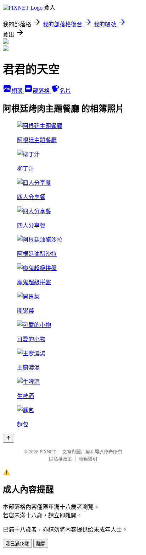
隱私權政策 (60, 459)
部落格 (42, 91)
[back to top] (8, 438)
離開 (40, 543)
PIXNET (48, 451)
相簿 (17, 91)
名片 (65, 91)
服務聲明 (88, 459)
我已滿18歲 (17, 543)
